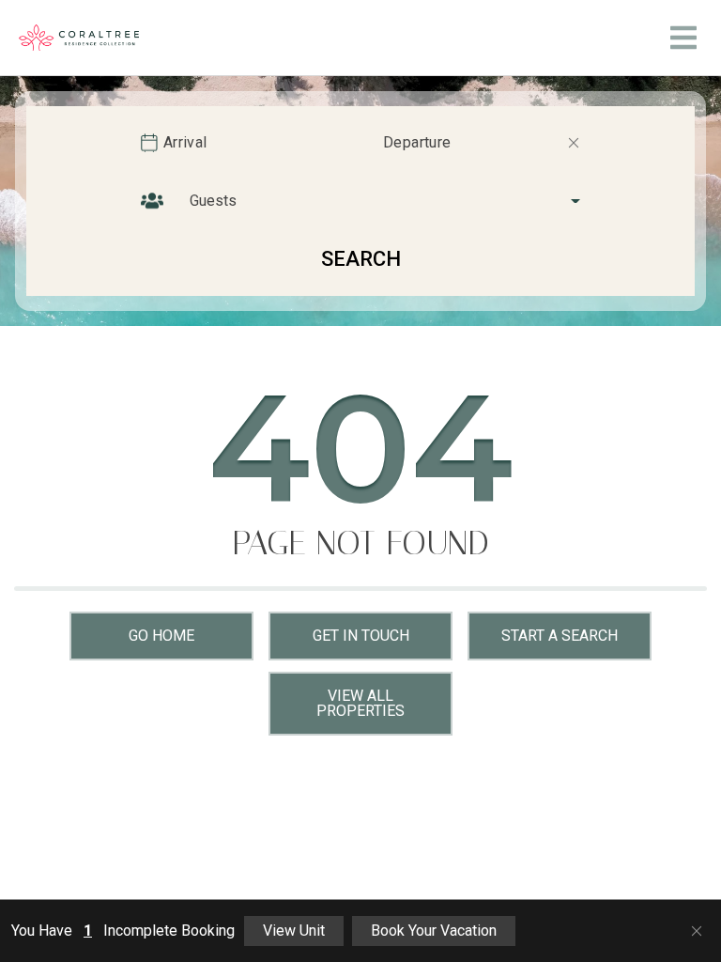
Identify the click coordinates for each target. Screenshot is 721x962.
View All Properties (360, 703)
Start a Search (559, 635)
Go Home (161, 635)
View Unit (294, 930)
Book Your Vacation (434, 930)
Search (361, 259)
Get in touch (361, 635)
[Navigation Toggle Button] (683, 37)
